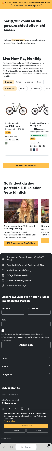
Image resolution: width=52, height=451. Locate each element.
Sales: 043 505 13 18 (10, 395)
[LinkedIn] (22, 409)
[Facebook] (9, 409)
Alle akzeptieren (26, 426)
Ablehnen (15, 431)
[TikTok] (28, 409)
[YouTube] (15, 409)
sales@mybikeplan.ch (10, 400)
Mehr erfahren (10, 421)
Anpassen (37, 431)
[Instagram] (3, 409)
